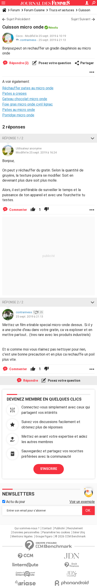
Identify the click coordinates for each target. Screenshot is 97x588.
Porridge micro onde (18, 115)
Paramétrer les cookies (56, 532)
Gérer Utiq (79, 532)
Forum (15, 10)
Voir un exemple (82, 502)
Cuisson (84, 10)
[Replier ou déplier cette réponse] (92, 138)
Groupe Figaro (43, 536)
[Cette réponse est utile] (33, 209)
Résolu (53, 27)
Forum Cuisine (34, 10)
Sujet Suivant (80, 19)
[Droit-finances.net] (71, 565)
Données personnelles (25, 532)
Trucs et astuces (61, 10)
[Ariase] (25, 582)
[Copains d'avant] (25, 574)
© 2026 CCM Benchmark (70, 536)
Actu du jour (15, 502)
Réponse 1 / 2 (12, 138)
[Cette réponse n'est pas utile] (46, 209)
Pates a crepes (14, 93)
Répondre (30, 380)
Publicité (59, 528)
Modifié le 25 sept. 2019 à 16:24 (36, 152)
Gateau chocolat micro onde (24, 99)
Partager (87, 63)
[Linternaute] (25, 565)
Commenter (18, 210)
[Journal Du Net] (71, 556)
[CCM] (25, 556)
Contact (47, 528)
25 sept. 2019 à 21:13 (52, 40)
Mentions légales (22, 536)
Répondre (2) (19, 63)
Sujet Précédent (18, 19)
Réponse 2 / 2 (12, 302)
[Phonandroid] (71, 583)
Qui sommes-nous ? (26, 528)
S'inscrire (48, 469)
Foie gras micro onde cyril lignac (27, 104)
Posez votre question (54, 63)
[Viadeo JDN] (71, 574)
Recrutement (75, 528)
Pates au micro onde (18, 110)
